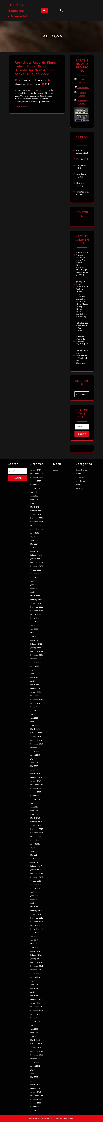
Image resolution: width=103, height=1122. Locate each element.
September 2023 (36, 574)
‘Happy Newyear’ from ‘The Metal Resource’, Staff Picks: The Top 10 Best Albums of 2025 (82, 265)
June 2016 (34, 896)
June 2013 (34, 1029)
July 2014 (33, 981)
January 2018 (35, 825)
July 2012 (33, 1070)
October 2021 (35, 659)
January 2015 (35, 959)
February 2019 (36, 777)
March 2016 (35, 907)
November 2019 (36, 744)
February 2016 (36, 911)
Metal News (35, 84)
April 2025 (34, 503)
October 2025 (35, 481)
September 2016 (36, 885)
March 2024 (35, 551)
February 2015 (36, 955)
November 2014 (36, 966)
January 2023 (35, 603)
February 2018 (36, 822)
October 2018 (35, 792)
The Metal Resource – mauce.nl (17, 10)
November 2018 (36, 788)
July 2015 (33, 936)
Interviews (81, 165)
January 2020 (35, 736)
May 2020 (34, 722)
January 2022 (35, 648)
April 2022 (34, 637)
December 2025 (36, 474)
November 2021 (36, 655)
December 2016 (36, 873)
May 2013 (34, 1033)
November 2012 (36, 1055)
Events (79, 159)
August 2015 (35, 933)
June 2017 (34, 851)
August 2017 (35, 844)
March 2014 (35, 996)
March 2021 (35, 685)
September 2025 (36, 485)
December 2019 (36, 740)
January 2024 (35, 559)
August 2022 (35, 622)
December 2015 (36, 918)
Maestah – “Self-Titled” (81, 328)
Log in (55, 470)
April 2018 (34, 814)
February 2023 (36, 600)
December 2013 (36, 1007)
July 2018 (33, 803)
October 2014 (35, 970)
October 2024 (35, 525)
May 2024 (34, 544)
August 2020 (35, 711)
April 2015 (34, 948)
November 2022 (36, 611)
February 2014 (36, 999)
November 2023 (36, 566)
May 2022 (34, 633)
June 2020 (34, 718)
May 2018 (34, 810)
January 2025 (35, 514)
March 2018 (35, 818)
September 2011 (36, 1107)
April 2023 (34, 592)
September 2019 (36, 751)
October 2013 (35, 1014)
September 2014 (36, 973)
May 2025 (34, 499)
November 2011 (36, 1099)
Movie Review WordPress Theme (44, 1118)
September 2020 (36, 707)
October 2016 (35, 881)
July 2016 (33, 892)
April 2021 (34, 681)
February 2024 (36, 555)
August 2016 (35, 888)
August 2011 (35, 1110)
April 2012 (34, 1081)
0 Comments (20, 84)
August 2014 (35, 977)
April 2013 (34, 1036)
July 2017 (33, 848)
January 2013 (35, 1047)
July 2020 (33, 714)
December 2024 (36, 518)
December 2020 (36, 696)
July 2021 (33, 670)
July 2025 (33, 492)
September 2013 (36, 1018)
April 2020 (34, 725)
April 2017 (34, 859)
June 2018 (34, 807)
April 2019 (34, 770)
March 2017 (35, 862)
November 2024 (36, 522)
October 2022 (35, 614)
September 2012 (36, 1062)
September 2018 (36, 796)
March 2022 (35, 640)
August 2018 (35, 799)
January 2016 (35, 914)
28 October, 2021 (25, 80)
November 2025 (36, 477)
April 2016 (34, 903)
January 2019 (35, 781)
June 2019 (34, 762)
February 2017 (36, 866)
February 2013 (36, 1044)
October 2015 (35, 925)
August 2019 (35, 755)
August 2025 (35, 488)
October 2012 (35, 1059)
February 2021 (36, 688)
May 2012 (34, 1077)
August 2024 (35, 533)
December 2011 (36, 1096)
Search (82, 433)
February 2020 (36, 733)
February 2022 (36, 644)
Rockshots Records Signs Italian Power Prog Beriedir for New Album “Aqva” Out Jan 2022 (35, 68)
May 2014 (34, 988)
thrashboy (42, 80)
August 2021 (35, 666)
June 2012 (34, 1073)
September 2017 (36, 840)
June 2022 (34, 629)
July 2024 (33, 537)
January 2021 (35, 692)
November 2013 (36, 1010)
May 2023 (34, 588)
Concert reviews (80, 151)
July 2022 (33, 625)
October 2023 (35, 570)
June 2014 (34, 985)
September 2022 (36, 618)
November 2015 (36, 922)
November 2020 (36, 699)
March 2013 (35, 1040)
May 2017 (34, 855)
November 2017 (36, 833)
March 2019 (35, 773)
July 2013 (33, 1025)
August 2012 (35, 1066)
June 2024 (34, 540)
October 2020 (35, 703)
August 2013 (35, 1022)
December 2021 (36, 651)
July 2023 (33, 581)
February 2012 (36, 1088)
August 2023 (35, 577)
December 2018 (36, 785)
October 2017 (35, 836)
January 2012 (35, 1092)
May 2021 (34, 677)
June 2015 (34, 940)
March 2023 (35, 596)
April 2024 (34, 548)
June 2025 (34, 496)
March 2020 (35, 729)
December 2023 (36, 563)
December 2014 (36, 962)
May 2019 (34, 766)
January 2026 (35, 470)
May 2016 (34, 899)
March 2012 (35, 1084)
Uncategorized (81, 488)
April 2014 (34, 992)
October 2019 (35, 748)
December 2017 (36, 829)
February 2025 (36, 511)
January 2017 (35, 870)
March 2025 (35, 507)
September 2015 (36, 929)
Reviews (80, 183)
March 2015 (35, 951)
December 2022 (36, 607)
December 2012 (36, 1051)
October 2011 (35, 1103)
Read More (22, 106)
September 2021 (36, 662)
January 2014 (35, 1003)
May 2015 (34, 944)
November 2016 (36, 877)
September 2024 (36, 529)
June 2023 (34, 585)
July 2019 (33, 759)
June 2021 (34, 674)
